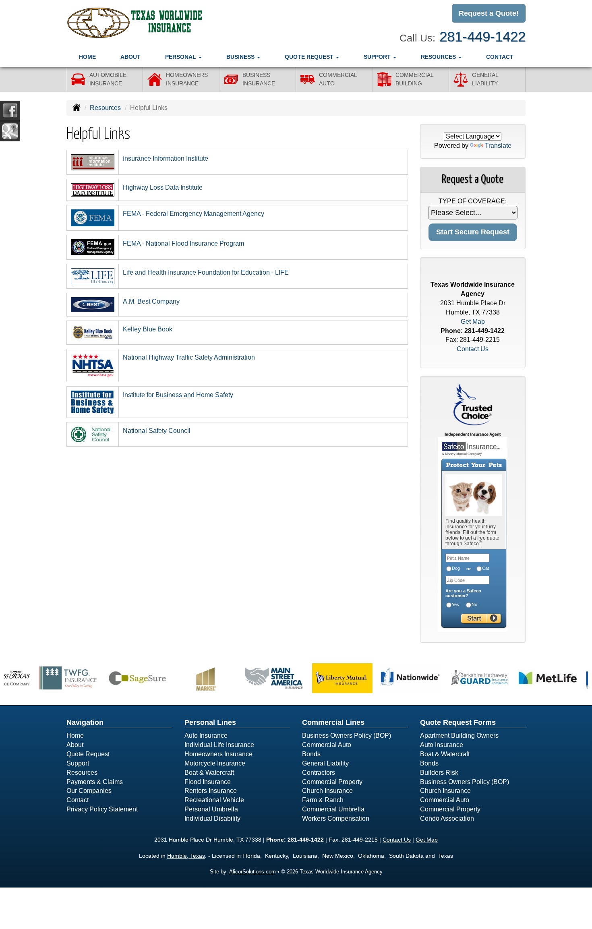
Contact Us (473, 349)
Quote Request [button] (310, 57)
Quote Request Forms (458, 722)
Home (87, 57)
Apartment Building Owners (459, 735)
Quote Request (88, 754)
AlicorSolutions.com (252, 872)
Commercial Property (332, 781)
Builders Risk (439, 772)
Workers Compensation (335, 818)
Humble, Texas (186, 855)
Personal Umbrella (211, 809)
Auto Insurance (206, 735)
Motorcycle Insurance (214, 763)
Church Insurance (327, 790)
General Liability (325, 763)
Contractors (318, 772)
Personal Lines (210, 722)
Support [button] (378, 57)
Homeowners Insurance (218, 754)
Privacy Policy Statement (102, 809)
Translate (498, 145)
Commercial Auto (326, 744)
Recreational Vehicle (214, 800)
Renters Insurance (210, 790)
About (130, 57)
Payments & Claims (94, 781)
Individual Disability (212, 818)
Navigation (84, 722)
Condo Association (447, 818)
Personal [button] (181, 57)
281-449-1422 (482, 36)
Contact (499, 57)
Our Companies (89, 790)
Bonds (311, 754)
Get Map (473, 321)
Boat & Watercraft (209, 772)
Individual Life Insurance (219, 744)
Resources (105, 107)
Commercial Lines (333, 722)
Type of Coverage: (473, 201)
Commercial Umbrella (333, 809)
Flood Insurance (207, 781)
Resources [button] (439, 57)
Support (77, 763)
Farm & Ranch (323, 800)
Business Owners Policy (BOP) (346, 735)
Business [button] (241, 57)
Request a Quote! (489, 13)
